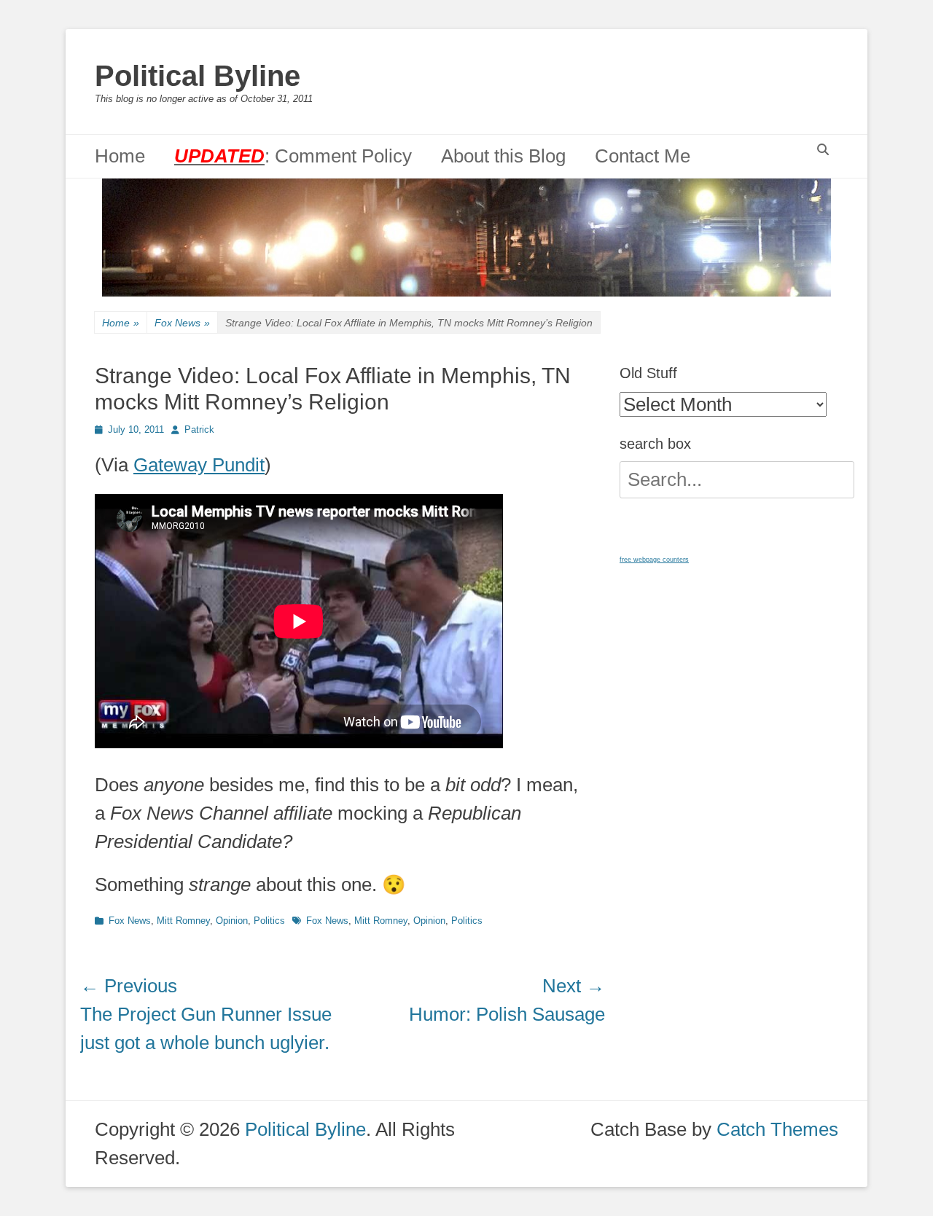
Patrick (199, 429)
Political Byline (197, 76)
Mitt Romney (183, 920)
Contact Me (642, 156)
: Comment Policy (293, 156)
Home (120, 156)
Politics (269, 920)
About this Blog (503, 156)
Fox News (182, 323)
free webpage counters (654, 559)
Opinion (232, 920)
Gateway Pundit (199, 465)
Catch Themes (777, 1129)
